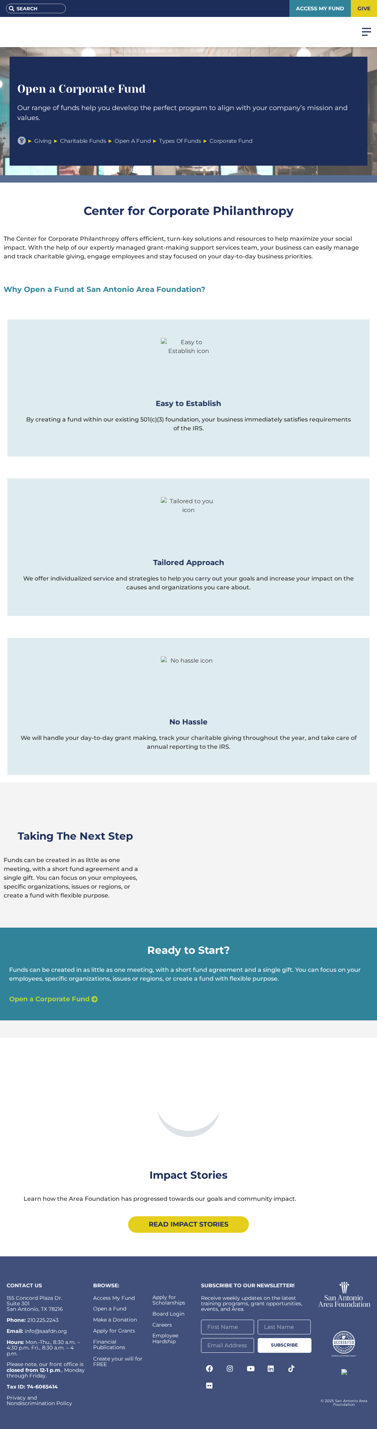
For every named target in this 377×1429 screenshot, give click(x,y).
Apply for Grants (114, 1330)
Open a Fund (109, 1308)
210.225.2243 (43, 1320)
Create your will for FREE (117, 1361)
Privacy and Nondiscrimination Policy (39, 1400)
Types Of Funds (180, 140)
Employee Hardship (165, 1338)
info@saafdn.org (46, 1331)
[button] (188, 1096)
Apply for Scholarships (168, 1300)
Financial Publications (109, 1344)
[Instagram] (230, 1368)
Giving (42, 140)
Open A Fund (132, 140)
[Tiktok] (291, 1368)
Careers (162, 1325)
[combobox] (36, 8)
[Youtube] (250, 1368)
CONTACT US (24, 1285)
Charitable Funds (83, 140)
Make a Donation (115, 1319)
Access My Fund (114, 1298)
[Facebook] (209, 1368)
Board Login (168, 1313)
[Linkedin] (271, 1368)
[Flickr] (209, 1385)
